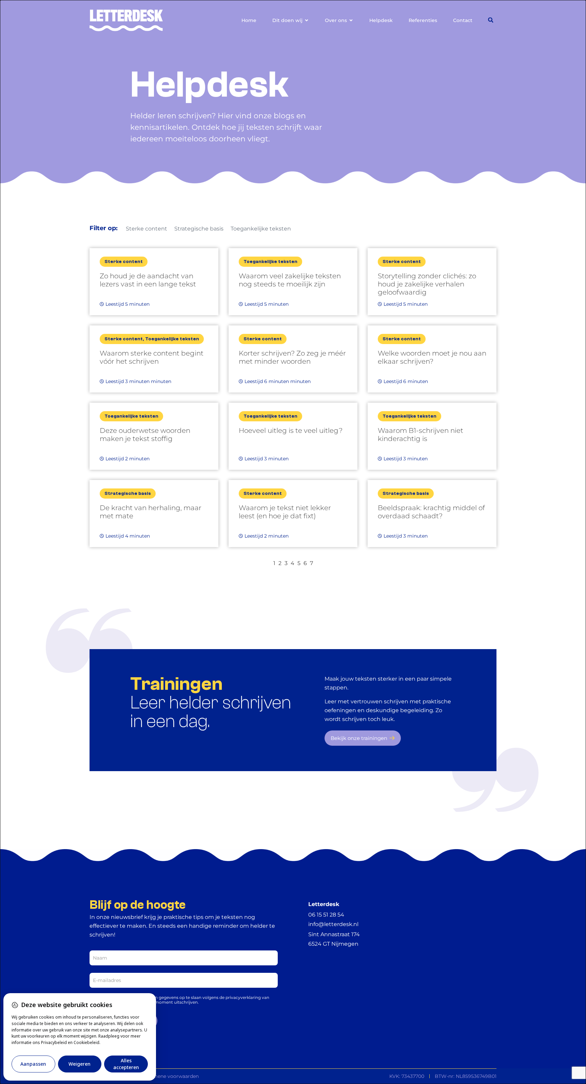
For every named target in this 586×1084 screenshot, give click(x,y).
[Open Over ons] (351, 20)
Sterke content (146, 228)
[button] (490, 20)
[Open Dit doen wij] (306, 20)
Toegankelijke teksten (261, 228)
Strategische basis (198, 228)
